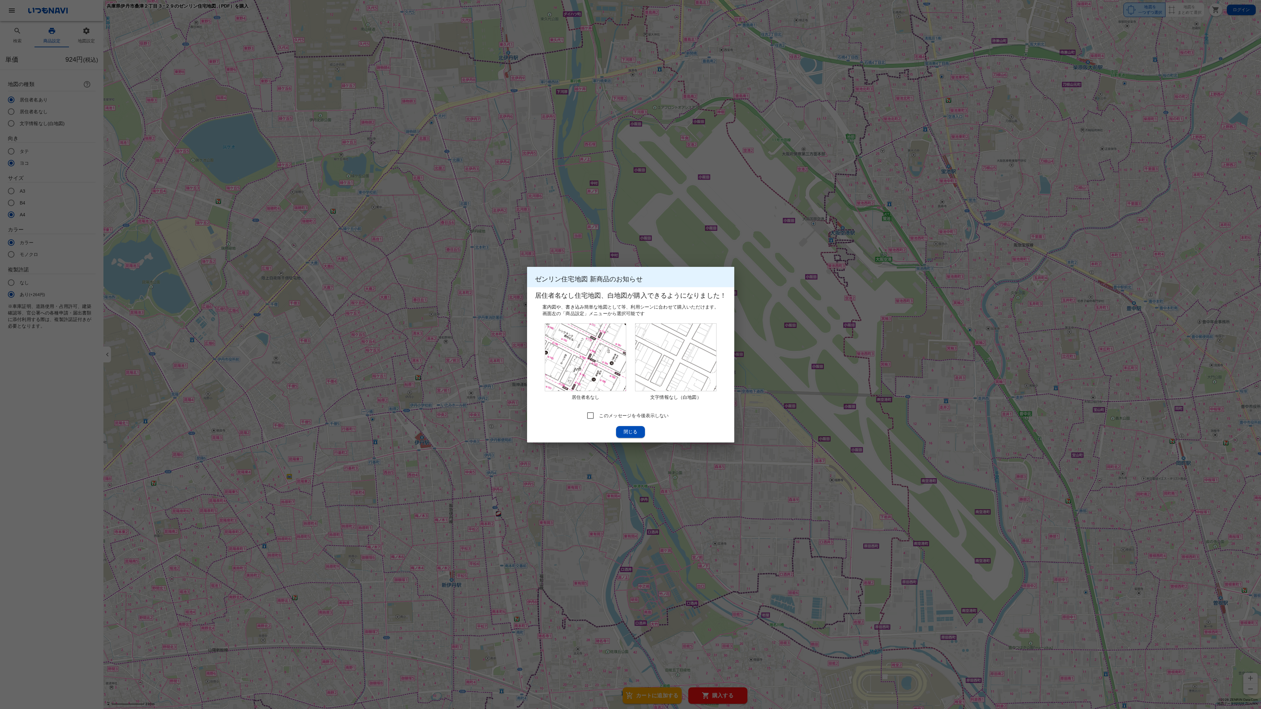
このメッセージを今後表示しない (634, 415)
